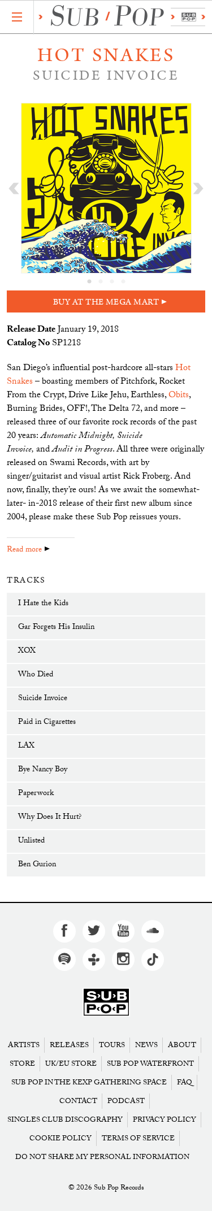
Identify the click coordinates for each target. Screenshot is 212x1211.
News (146, 1045)
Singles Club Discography (65, 1120)
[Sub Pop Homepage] (106, 1002)
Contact (78, 1101)
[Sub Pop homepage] (119, 17)
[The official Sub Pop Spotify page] (64, 959)
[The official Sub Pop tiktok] (152, 959)
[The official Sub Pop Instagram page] (123, 959)
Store (22, 1064)
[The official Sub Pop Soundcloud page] (152, 931)
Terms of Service (138, 1138)
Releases (69, 1045)
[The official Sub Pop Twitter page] (94, 931)
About (182, 1045)
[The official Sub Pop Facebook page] (64, 931)
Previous (14, 188)
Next (198, 188)
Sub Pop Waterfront (150, 1064)
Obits (178, 395)
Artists (24, 1045)
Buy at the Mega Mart (106, 302)
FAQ (184, 1082)
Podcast (126, 1101)
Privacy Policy (164, 1120)
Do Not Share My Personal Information (102, 1157)
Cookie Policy (60, 1138)
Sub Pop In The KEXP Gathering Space (89, 1082)
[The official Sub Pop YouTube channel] (123, 931)
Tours (112, 1045)
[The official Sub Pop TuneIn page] (94, 959)
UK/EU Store (71, 1064)
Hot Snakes (106, 55)
